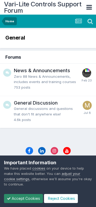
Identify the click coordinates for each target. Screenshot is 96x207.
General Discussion (36, 103)
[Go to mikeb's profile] (87, 105)
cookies (38, 168)
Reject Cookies (61, 198)
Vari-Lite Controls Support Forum (42, 7)
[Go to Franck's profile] (86, 72)
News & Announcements (42, 70)
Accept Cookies (25, 198)
